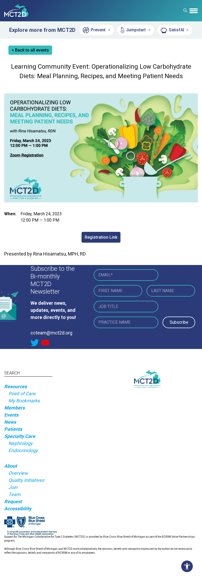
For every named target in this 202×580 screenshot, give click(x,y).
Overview (18, 473)
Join (12, 487)
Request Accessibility (17, 505)
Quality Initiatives (26, 480)
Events (11, 415)
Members (14, 408)
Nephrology (20, 443)
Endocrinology (23, 450)
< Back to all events (30, 50)
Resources (15, 386)
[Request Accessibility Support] (188, 566)
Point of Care (22, 393)
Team (14, 494)
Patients (13, 429)
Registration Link (101, 237)
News (10, 422)
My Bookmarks (24, 400)
